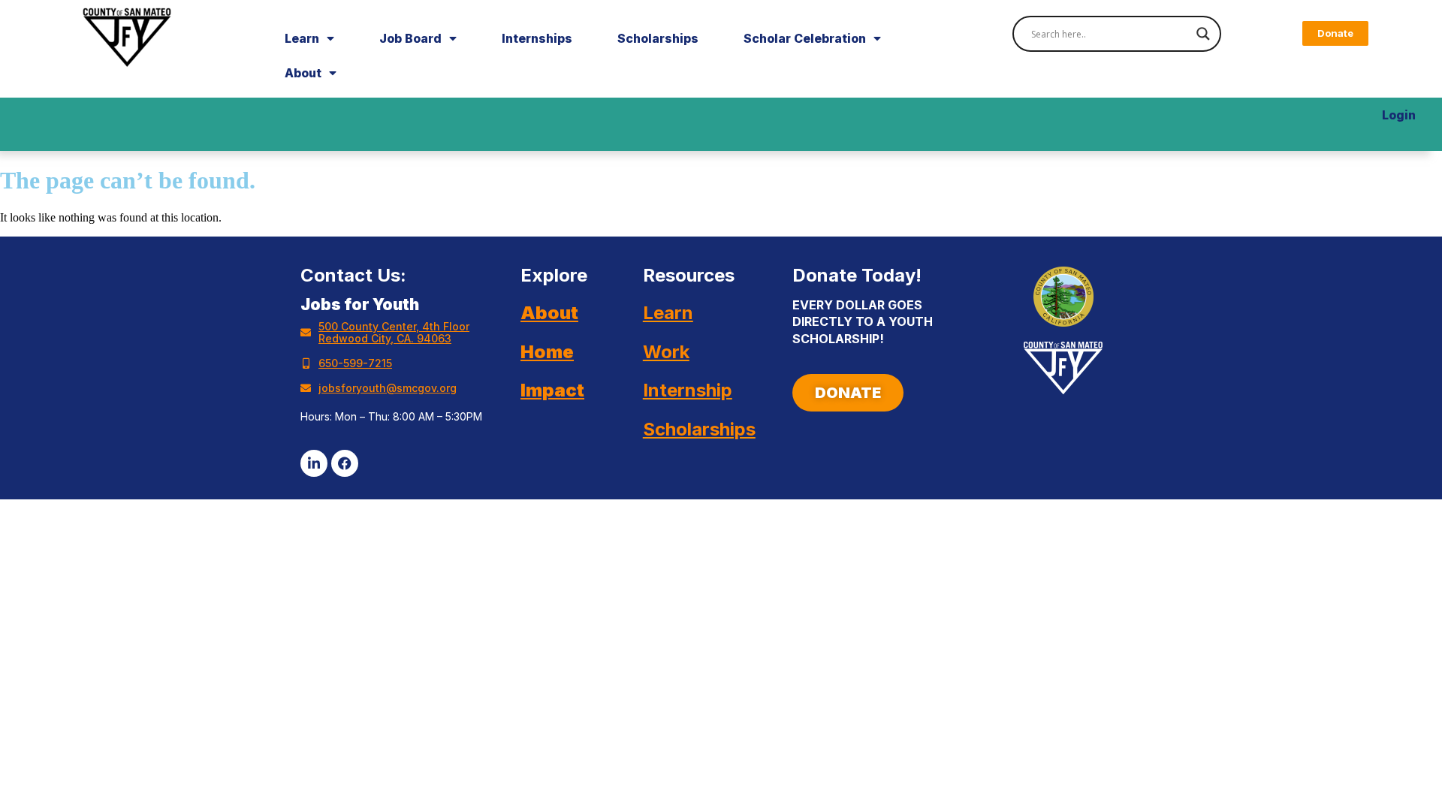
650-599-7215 (355, 363)
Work (666, 352)
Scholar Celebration (805, 38)
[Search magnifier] (1203, 33)
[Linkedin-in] (313, 463)
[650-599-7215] (305, 363)
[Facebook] (344, 463)
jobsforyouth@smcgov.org (387, 387)
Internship (687, 390)
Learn (302, 38)
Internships (537, 38)
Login (1399, 114)
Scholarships (657, 38)
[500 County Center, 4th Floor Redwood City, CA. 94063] (305, 332)
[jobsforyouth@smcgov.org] (305, 388)
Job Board (410, 38)
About (303, 72)
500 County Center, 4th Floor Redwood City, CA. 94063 (393, 332)
